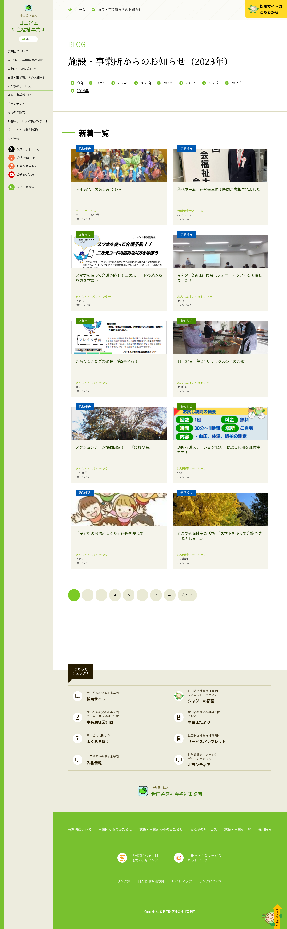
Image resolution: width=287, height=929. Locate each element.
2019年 (237, 82)
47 (169, 595)
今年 (80, 82)
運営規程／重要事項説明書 (25, 60)
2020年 (214, 82)
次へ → (187, 595)
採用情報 (265, 829)
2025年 (101, 82)
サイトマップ (182, 881)
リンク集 (123, 881)
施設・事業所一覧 (19, 94)
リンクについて (210, 881)
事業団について (17, 51)
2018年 (83, 90)
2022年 (169, 82)
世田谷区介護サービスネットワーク (204, 857)
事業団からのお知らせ (22, 68)
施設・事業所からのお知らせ (26, 77)
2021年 (192, 82)
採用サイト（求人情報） (23, 129)
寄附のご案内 (16, 112)
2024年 (123, 82)
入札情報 (13, 138)
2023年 (146, 82)
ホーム (30, 39)
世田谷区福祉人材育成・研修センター (146, 857)
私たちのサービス (19, 86)
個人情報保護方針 (151, 881)
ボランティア (16, 103)
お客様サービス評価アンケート (27, 121)
